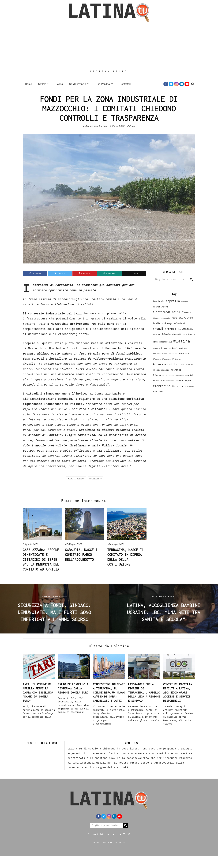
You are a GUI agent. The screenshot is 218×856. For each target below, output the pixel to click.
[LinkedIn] (181, 84)
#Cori (174, 318)
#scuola (157, 380)
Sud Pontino (103, 84)
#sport (189, 380)
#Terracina (161, 386)
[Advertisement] (109, 46)
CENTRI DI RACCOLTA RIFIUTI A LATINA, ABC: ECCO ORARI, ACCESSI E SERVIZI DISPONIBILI (177, 692)
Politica (131, 126)
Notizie (42, 84)
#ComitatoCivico (76, 479)
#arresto (185, 301)
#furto (157, 334)
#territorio (179, 386)
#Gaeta (166, 334)
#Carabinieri (160, 306)
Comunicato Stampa (96, 126)
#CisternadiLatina (166, 312)
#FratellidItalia (185, 329)
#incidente (189, 334)
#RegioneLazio (161, 370)
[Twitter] (171, 84)
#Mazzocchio (95, 479)
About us (119, 842)
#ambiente (158, 301)
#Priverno (176, 359)
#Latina (181, 340)
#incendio (177, 334)
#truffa (190, 386)
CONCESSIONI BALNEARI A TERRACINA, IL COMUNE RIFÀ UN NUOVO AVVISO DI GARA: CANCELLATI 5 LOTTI (109, 692)
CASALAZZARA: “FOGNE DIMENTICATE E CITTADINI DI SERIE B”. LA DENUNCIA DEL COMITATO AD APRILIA (41, 559)
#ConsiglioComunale (161, 318)
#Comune (186, 312)
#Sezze (180, 380)
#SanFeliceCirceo (176, 375)
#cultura (158, 323)
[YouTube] (186, 84)
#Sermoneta (168, 380)
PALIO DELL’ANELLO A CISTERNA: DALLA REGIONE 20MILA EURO (73, 688)
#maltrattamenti (160, 354)
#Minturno (173, 354)
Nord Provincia (77, 84)
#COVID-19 (186, 317)
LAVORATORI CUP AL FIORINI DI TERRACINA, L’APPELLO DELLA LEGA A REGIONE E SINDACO (144, 692)
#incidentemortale (162, 342)
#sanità (189, 375)
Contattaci (125, 84)
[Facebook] (165, 84)
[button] (191, 279)
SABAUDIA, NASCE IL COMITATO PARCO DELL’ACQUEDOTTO (82, 554)
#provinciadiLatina (168, 364)
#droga (168, 323)
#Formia (170, 328)
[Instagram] (176, 84)
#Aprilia (173, 301)
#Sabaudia (160, 375)
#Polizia (157, 359)
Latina (59, 84)
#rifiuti (176, 369)
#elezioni (179, 323)
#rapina (189, 365)
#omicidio (184, 353)
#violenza (158, 391)
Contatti (107, 842)
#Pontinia (166, 359)
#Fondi (158, 328)
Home (28, 84)
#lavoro (156, 348)
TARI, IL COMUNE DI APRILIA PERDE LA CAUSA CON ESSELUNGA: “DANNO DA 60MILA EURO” (39, 692)
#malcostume (180, 348)
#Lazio (166, 348)
